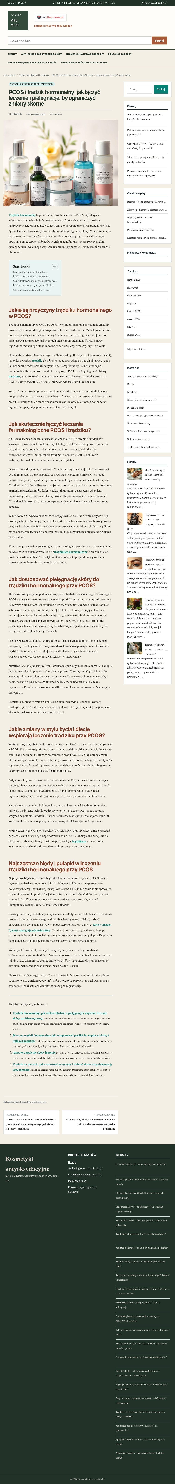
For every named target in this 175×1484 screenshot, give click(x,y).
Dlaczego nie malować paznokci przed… (147, 237)
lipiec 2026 (132, 287)
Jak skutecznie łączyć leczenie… (32, 276)
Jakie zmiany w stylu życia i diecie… (35, 285)
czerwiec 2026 (134, 295)
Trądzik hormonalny (22, 215)
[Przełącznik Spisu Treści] (53, 267)
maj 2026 (131, 303)
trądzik (37, 360)
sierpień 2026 (133, 279)
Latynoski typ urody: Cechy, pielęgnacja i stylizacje (141, 1164)
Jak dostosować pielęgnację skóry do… (36, 280)
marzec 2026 (133, 319)
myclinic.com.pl (38, 114)
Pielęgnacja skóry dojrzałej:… (141, 229)
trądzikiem (79, 841)
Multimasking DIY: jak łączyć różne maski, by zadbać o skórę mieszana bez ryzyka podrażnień (90, 1124)
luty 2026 (132, 326)
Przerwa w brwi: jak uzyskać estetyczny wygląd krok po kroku (155, 564)
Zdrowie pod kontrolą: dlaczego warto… (147, 209)
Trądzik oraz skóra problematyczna (84, 62)
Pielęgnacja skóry (120, 54)
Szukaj (159, 40)
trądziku (14, 376)
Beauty (12, 54)
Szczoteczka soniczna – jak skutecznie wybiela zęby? (141, 1357)
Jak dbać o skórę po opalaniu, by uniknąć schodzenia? (142, 1247)
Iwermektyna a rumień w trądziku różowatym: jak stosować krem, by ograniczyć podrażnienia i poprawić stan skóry (31, 1124)
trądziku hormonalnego (84, 310)
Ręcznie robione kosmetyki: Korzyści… (146, 201)
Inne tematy (133, 392)
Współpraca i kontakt (154, 3)
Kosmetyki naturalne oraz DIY (85, 54)
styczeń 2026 (133, 334)
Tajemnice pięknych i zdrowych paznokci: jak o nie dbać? (156, 649)
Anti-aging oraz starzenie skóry (41, 54)
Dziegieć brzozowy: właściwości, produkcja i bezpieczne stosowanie (156, 604)
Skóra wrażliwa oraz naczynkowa (143, 431)
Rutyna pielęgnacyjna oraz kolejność (32, 62)
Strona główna (9, 75)
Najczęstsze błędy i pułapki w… (32, 289)
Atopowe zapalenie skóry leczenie (34, 1052)
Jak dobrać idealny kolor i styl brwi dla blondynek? (141, 1234)
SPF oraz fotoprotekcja (138, 439)
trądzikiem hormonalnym (70, 552)
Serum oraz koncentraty (138, 423)
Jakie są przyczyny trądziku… (31, 271)
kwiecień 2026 (134, 311)
